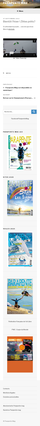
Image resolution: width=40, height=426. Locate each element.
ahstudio (12, 29)
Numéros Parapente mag (12, 410)
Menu (21, 11)
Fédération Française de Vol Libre (20, 321)
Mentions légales (9, 393)
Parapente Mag (15, 3)
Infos (8, 73)
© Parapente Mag (9, 421)
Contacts (6, 389)
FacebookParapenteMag (20, 119)
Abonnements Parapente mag (13, 406)
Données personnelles (11, 397)
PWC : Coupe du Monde (20, 330)
